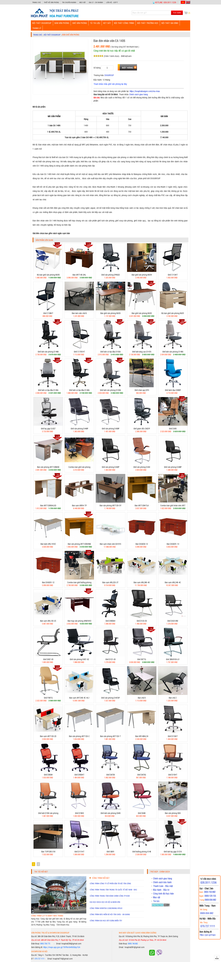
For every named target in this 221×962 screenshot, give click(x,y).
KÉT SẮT (107, 22)
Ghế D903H (48, 774)
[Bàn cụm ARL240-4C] (172, 578)
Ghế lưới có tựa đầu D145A (48, 390)
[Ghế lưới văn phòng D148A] (48, 348)
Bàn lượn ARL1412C (48, 544)
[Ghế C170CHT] (79, 348)
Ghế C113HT (173, 274)
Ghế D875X (110, 774)
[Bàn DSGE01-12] (48, 578)
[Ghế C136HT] (48, 309)
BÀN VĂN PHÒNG (62, 22)
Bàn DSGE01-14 (173, 544)
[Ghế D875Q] (141, 771)
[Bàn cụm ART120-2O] (48, 732)
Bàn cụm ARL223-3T (110, 582)
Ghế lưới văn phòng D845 (110, 813)
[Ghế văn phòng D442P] (110, 463)
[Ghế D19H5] (79, 809)
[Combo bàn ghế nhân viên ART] (172, 502)
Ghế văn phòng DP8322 (110, 274)
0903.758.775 (45, 943)
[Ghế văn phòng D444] (141, 463)
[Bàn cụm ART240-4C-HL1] (79, 694)
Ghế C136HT (48, 313)
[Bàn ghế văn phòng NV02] (141, 309)
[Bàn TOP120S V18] (48, 848)
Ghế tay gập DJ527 (48, 428)
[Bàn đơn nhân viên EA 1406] (55, 17)
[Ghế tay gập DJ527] (48, 425)
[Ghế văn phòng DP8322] (110, 271)
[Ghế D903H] (48, 771)
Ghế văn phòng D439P (110, 428)
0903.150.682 (209, 891)
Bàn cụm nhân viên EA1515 (110, 544)
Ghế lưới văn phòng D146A (172, 351)
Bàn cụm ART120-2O (48, 736)
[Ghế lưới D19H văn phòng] (48, 809)
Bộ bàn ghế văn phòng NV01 (172, 313)
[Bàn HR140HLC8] (141, 732)
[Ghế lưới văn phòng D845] (110, 809)
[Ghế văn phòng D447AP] (110, 694)
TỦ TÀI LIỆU (95, 22)
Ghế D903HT (79, 774)
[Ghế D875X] (110, 771)
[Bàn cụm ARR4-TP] (79, 502)
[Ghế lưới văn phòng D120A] (110, 386)
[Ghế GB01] (110, 848)
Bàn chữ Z (173, 697)
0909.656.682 (206, 913)
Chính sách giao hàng (138, 94)
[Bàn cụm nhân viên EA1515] (110, 540)
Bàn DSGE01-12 (48, 582)
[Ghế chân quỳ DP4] (141, 386)
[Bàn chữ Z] (172, 694)
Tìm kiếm (177, 13)
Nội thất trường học (147, 22)
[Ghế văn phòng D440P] (79, 425)
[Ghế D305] (172, 425)
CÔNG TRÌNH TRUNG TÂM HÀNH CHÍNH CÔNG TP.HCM (110, 896)
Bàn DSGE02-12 (142, 544)
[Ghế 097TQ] (141, 655)
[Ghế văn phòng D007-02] (79, 655)
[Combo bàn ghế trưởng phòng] (79, 578)
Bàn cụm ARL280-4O (142, 582)
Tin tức (156, 901)
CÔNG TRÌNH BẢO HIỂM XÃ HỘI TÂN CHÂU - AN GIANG (110, 914)
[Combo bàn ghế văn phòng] (79, 463)
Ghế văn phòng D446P (172, 467)
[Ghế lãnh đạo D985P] (172, 386)
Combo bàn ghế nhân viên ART (172, 505)
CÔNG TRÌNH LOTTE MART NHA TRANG (47, 915)
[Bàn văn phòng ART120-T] (110, 732)
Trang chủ (36, 2)
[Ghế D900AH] (110, 617)
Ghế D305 (172, 428)
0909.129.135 (210, 895)
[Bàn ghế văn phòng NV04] (141, 271)
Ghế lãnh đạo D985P (173, 390)
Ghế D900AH (110, 621)
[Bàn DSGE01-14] (172, 540)
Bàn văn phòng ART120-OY (110, 505)
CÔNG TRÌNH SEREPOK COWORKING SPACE (106, 908)
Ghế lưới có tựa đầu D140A (79, 390)
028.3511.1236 (208, 882)
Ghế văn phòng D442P (110, 467)
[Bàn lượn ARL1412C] (48, 540)
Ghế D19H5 (79, 813)
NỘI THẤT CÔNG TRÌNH (124, 22)
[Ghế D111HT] (79, 848)
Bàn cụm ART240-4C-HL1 (79, 697)
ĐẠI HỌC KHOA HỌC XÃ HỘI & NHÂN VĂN (105, 902)
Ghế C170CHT (79, 351)
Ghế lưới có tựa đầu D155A (110, 351)
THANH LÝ (36, 28)
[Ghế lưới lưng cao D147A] (141, 348)
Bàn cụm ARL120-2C (48, 621)
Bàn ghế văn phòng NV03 (110, 313)
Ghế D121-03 (110, 659)
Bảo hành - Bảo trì (161, 889)
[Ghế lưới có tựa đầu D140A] (79, 386)
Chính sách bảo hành (162, 882)
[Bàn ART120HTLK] (141, 502)
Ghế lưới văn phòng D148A (48, 351)
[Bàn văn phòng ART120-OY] (110, 502)
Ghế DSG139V (172, 621)
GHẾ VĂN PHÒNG (79, 22)
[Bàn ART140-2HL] (79, 271)
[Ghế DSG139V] (172, 617)
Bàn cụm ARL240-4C (173, 582)
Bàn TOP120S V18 (48, 851)
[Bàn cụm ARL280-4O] (141, 578)
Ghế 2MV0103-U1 (173, 659)
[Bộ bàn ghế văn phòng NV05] (48, 271)
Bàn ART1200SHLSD (48, 505)
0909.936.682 (210, 899)
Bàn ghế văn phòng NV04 (142, 274)
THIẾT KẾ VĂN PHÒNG (51, 2)
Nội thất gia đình (169, 22)
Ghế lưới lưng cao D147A (141, 351)
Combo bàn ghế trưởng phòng (79, 582)
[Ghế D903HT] (79, 771)
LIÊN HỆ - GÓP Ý (112, 2)
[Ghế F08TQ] (48, 694)
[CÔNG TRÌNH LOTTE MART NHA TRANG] (58, 912)
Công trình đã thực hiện (163, 893)
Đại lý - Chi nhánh (96, 2)
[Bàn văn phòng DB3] (172, 809)
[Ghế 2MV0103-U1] (172, 655)
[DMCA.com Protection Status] (161, 905)
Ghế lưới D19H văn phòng (48, 813)
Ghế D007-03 (48, 659)
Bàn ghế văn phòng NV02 (142, 313)
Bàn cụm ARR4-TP (79, 505)
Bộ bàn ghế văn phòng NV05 (48, 274)
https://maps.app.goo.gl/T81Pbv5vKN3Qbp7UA (61, 947)
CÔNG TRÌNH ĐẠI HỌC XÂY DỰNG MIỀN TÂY (106, 920)
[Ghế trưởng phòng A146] (141, 848)
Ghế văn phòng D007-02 (79, 659)
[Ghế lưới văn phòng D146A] (172, 348)
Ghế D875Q (141, 774)
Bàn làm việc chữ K (79, 313)
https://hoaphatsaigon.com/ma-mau (145, 91)
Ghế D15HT (172, 774)
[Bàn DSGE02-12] (141, 540)
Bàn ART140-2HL (79, 274)
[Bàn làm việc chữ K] (79, 309)
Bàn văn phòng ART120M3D (48, 467)
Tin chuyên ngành (69, 2)
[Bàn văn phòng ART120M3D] (48, 463)
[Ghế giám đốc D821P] (141, 425)
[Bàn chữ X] (141, 694)
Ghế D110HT (173, 736)
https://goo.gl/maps (208, 934)
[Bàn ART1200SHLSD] (48, 502)
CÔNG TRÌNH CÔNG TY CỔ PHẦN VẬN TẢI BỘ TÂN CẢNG (110, 883)
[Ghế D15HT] (172, 771)
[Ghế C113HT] (172, 271)
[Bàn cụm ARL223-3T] (110, 578)
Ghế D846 (141, 813)
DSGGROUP (109, 75)
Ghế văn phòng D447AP (110, 697)
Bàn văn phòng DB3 (173, 813)
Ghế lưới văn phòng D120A (110, 390)
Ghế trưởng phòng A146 (141, 851)
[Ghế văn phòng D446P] (172, 463)
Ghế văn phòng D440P (79, 428)
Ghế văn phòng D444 (141, 467)
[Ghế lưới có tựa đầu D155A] (110, 348)
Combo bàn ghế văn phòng (79, 467)
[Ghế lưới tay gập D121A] (172, 848)
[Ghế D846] (141, 809)
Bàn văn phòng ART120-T (110, 736)
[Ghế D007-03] (48, 655)
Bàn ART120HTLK (142, 505)
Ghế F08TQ (48, 697)
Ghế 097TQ (141, 659)
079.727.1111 (40, 958)
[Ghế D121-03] (110, 655)
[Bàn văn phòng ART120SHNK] (79, 540)
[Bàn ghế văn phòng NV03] (110, 309)
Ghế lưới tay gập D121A (173, 851)
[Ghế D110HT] (172, 732)
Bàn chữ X (142, 697)
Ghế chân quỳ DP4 (142, 390)
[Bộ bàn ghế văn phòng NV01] (172, 309)
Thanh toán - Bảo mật (163, 886)
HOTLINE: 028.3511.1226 (165, 2)
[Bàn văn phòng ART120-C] (79, 732)
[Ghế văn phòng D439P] (110, 425)
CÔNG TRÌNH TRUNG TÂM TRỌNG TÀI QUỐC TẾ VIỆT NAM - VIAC (113, 889)
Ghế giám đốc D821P (142, 428)
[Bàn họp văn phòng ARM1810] (79, 617)
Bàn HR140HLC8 (141, 736)
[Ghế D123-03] (141, 617)
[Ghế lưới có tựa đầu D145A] (48, 386)
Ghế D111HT (79, 851)
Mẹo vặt (82, 2)
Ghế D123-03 (142, 621)
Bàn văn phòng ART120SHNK (79, 544)
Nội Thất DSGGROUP (41, 22)
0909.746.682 (133, 943)
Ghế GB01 (110, 851)
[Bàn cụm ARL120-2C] (48, 617)
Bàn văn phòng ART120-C (79, 736)
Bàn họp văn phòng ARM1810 (79, 621)
